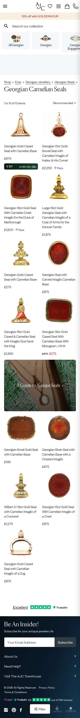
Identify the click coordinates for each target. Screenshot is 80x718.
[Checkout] (67, 6)
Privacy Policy (47, 687)
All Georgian (16, 45)
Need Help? (12, 666)
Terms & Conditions (15, 692)
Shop (7, 81)
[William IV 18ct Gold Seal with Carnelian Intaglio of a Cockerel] (21, 485)
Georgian (46, 45)
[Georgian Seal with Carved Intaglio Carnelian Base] (59, 253)
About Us (10, 656)
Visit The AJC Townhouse (22, 676)
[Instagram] (6, 710)
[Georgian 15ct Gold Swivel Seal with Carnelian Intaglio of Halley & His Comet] (59, 124)
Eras (18, 81)
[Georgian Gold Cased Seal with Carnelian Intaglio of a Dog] (21, 542)
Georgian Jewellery (38, 81)
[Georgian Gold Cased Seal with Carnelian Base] (21, 124)
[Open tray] (58, 6)
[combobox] (40, 26)
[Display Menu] (4, 6)
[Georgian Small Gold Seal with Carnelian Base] (21, 428)
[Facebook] (21, 710)
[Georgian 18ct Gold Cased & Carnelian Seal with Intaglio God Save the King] (21, 310)
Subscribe (65, 642)
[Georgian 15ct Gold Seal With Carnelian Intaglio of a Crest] (59, 485)
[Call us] (75, 6)
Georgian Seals (65, 81)
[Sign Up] (50, 6)
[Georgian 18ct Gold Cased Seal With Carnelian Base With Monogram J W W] (59, 310)
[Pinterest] (14, 710)
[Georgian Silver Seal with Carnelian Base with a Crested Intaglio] (59, 428)
